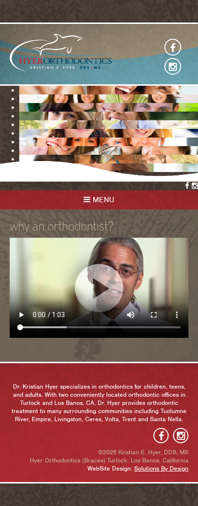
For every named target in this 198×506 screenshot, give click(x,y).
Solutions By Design (161, 468)
